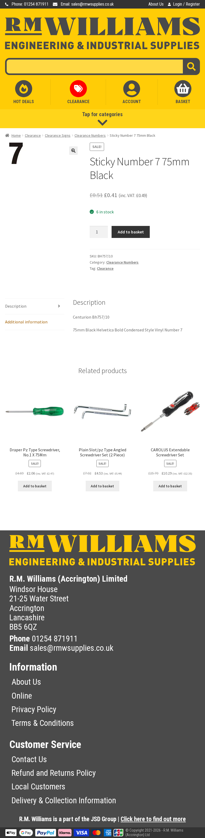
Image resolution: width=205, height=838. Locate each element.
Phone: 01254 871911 (30, 4)
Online (21, 696)
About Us (156, 4)
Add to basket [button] (34, 486)
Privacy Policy (33, 709)
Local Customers (38, 787)
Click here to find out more (153, 819)
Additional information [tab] (26, 321)
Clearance (33, 135)
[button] (73, 150)
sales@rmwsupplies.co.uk (71, 648)
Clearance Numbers (90, 135)
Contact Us (29, 759)
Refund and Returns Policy (53, 773)
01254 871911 (55, 639)
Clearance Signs (57, 135)
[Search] (191, 66)
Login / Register (186, 4)
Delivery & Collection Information (63, 800)
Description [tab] (15, 306)
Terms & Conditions (42, 723)
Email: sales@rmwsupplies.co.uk (87, 4)
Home (16, 135)
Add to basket (131, 231)
